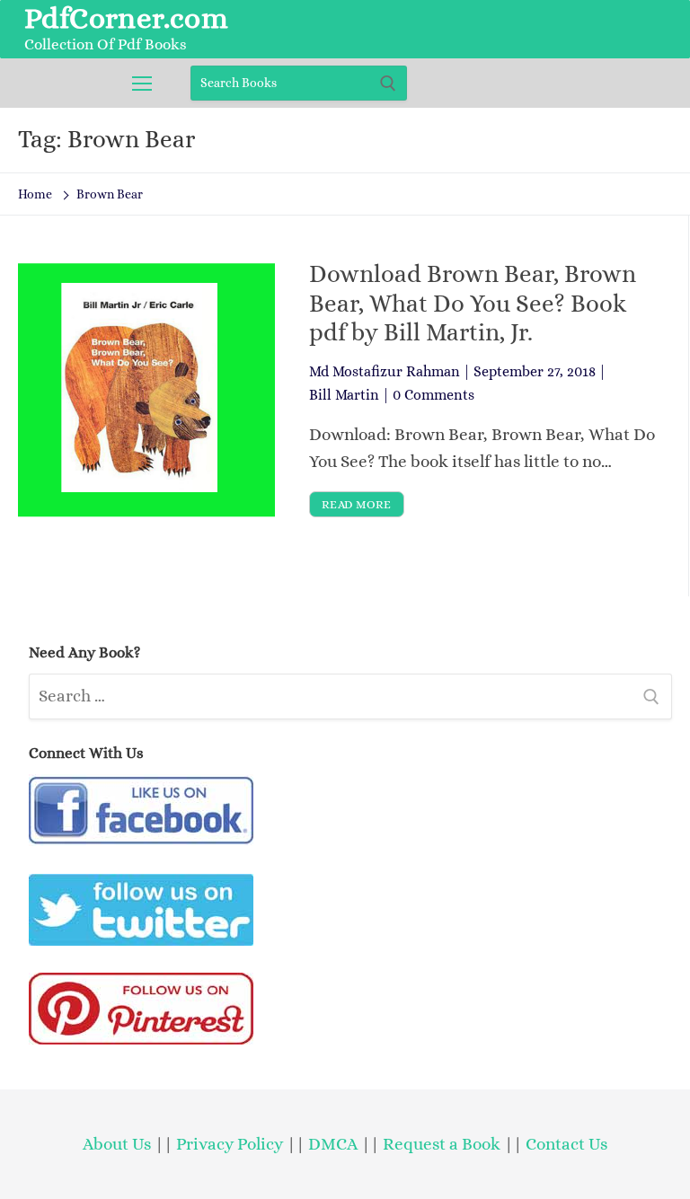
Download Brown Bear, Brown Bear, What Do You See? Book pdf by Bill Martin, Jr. (472, 303)
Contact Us (566, 1143)
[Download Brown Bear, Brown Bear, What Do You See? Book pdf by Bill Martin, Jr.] (146, 388)
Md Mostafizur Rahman (384, 371)
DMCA (333, 1143)
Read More (357, 504)
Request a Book (443, 1143)
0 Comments (433, 394)
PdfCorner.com (126, 18)
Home (35, 194)
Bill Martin (344, 394)
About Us (117, 1143)
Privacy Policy (229, 1143)
